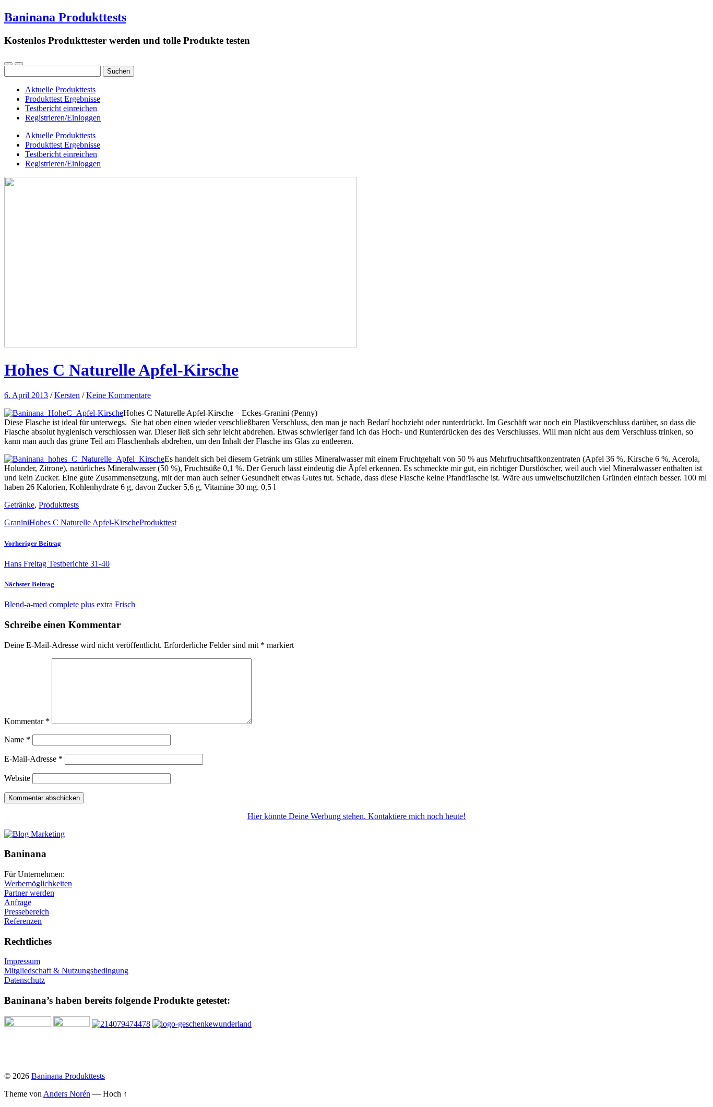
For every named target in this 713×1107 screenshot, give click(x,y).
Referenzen (23, 921)
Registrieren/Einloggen (63, 117)
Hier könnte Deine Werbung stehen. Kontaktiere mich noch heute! (356, 816)
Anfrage (17, 902)
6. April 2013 (26, 395)
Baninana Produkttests (65, 17)
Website (17, 778)
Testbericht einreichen (61, 108)
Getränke (19, 504)
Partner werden (29, 892)
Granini (16, 522)
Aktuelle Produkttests (60, 89)
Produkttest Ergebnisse (62, 98)
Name (17, 739)
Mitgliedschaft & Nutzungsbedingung (66, 970)
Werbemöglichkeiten (38, 883)
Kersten (67, 395)
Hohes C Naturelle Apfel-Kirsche (121, 369)
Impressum (22, 961)
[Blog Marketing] (34, 833)
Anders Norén (66, 1093)
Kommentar (27, 721)
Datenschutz (24, 980)
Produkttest (157, 522)
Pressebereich (26, 911)
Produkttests (59, 504)
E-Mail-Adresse (33, 758)
